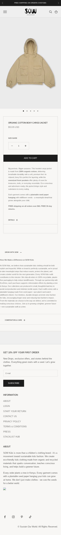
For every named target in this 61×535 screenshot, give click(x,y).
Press (7, 431)
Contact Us (10, 416)
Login (6, 406)
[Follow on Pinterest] (21, 516)
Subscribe (13, 383)
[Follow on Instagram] (13, 516)
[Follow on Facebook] (5, 516)
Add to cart (30, 158)
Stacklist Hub (11, 437)
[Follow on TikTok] (30, 516)
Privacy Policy (12, 421)
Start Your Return (14, 411)
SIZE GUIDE (12, 138)
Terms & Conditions (15, 426)
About (7, 401)
